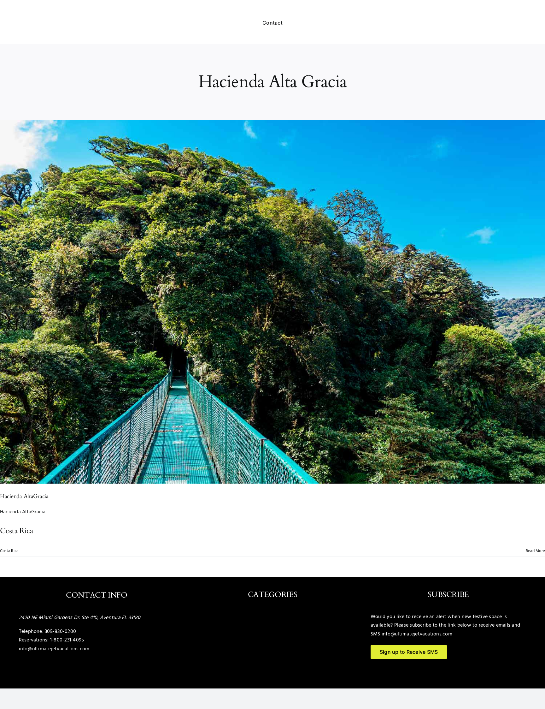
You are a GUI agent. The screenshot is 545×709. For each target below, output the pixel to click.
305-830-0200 (60, 632)
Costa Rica (9, 551)
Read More (535, 551)
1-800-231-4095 (67, 640)
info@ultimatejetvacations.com (54, 649)
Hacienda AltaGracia (24, 496)
